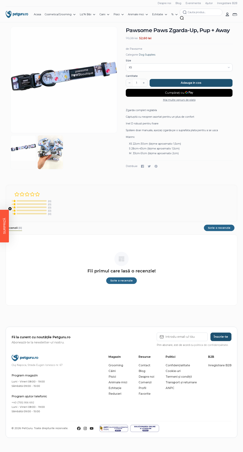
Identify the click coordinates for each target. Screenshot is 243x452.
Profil (142, 388)
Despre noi (164, 3)
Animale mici (118, 382)
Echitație (115, 388)
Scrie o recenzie (219, 227)
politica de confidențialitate (211, 345)
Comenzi (145, 382)
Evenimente (193, 3)
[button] (4, 226)
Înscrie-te (221, 336)
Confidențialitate (178, 365)
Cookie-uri (173, 371)
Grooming (116, 365)
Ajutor (209, 3)
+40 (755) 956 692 (23, 402)
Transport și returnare (181, 382)
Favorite (144, 393)
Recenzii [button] (14, 227)
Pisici (112, 376)
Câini (112, 371)
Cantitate (132, 76)
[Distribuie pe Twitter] (149, 166)
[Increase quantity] (143, 83)
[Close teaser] (10, 208)
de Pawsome (134, 48)
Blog (178, 3)
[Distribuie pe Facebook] (142, 166)
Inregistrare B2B (227, 3)
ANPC (170, 388)
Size (128, 60)
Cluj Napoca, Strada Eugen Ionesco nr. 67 (37, 365)
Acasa (37, 14)
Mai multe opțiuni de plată (179, 100)
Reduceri (115, 393)
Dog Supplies (147, 54)
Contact (144, 365)
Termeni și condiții (179, 376)
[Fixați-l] (156, 166)
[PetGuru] (17, 14)
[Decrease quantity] (129, 83)
